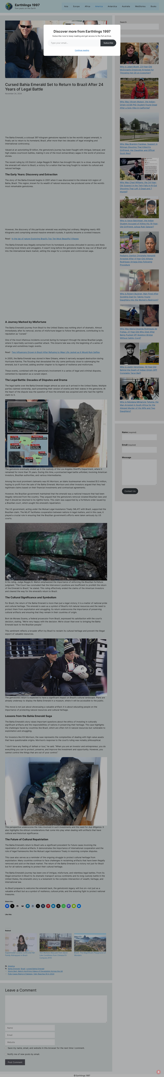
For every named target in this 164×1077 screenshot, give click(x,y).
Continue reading (82, 50)
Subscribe (108, 43)
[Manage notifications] (159, 1072)
